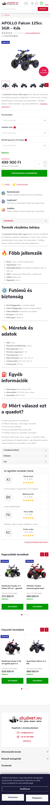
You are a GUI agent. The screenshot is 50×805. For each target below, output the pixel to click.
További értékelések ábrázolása (36, 542)
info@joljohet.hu (27, 733)
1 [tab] (21, 614)
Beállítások (25, 789)
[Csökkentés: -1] (45, 165)
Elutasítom (13, 797)
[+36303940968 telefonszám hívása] (32, 3)
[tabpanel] (12, 585)
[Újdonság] (12, 571)
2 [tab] (24, 614)
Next (46, 554)
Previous (42, 554)
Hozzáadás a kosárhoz (24, 173)
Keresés (42, 9)
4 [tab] (28, 614)
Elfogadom (37, 798)
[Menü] (47, 3)
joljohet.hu (27, 741)
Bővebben (12, 607)
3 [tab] (26, 614)
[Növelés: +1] (45, 162)
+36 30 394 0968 (26, 737)
